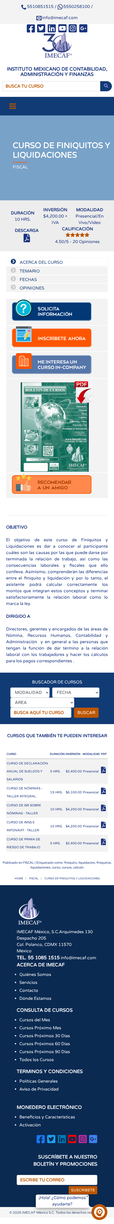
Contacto (28, 990)
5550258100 (76, 6)
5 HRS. (55, 771)
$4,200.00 (74, 809)
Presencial (91, 771)
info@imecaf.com (60, 17)
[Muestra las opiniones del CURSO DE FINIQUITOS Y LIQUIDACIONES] (77, 235)
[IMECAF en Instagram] (73, 29)
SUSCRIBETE (83, 1190)
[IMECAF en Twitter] (41, 29)
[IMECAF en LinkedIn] (52, 29)
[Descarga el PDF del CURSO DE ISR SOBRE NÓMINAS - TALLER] (104, 809)
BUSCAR (86, 712)
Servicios (28, 982)
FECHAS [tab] (28, 279)
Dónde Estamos (35, 998)
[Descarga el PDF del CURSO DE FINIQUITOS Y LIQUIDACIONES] (27, 240)
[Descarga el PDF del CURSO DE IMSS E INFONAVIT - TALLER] (104, 826)
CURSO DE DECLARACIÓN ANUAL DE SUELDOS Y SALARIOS (27, 771)
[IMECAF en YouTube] (62, 29)
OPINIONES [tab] (31, 288)
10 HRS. (56, 809)
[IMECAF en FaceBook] (31, 29)
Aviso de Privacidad (39, 1089)
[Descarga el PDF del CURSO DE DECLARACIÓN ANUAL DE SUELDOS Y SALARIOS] (104, 771)
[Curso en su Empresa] (57, 365)
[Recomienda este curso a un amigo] (57, 485)
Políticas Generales (38, 1081)
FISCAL (28, 862)
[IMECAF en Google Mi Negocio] (83, 29)
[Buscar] (106, 86)
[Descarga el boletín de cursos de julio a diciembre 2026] (57, 426)
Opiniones (86, 241)
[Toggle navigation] (12, 106)
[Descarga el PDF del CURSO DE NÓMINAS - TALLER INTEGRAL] (104, 792)
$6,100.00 (74, 792)
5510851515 (40, 6)
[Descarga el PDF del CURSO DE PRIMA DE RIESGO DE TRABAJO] (104, 843)
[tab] (57, 312)
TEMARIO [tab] (29, 271)
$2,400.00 (74, 771)
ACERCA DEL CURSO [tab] (41, 262)
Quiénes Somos (35, 974)
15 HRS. (56, 792)
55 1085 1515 (44, 958)
